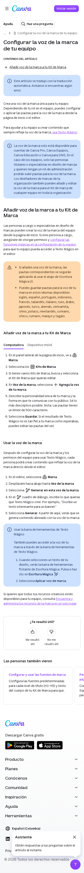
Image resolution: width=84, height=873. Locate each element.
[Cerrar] (74, 837)
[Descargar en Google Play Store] (19, 749)
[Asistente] (75, 864)
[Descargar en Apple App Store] (50, 749)
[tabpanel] (42, 390)
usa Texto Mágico (64, 132)
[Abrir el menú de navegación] (6, 8)
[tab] (13, 345)
